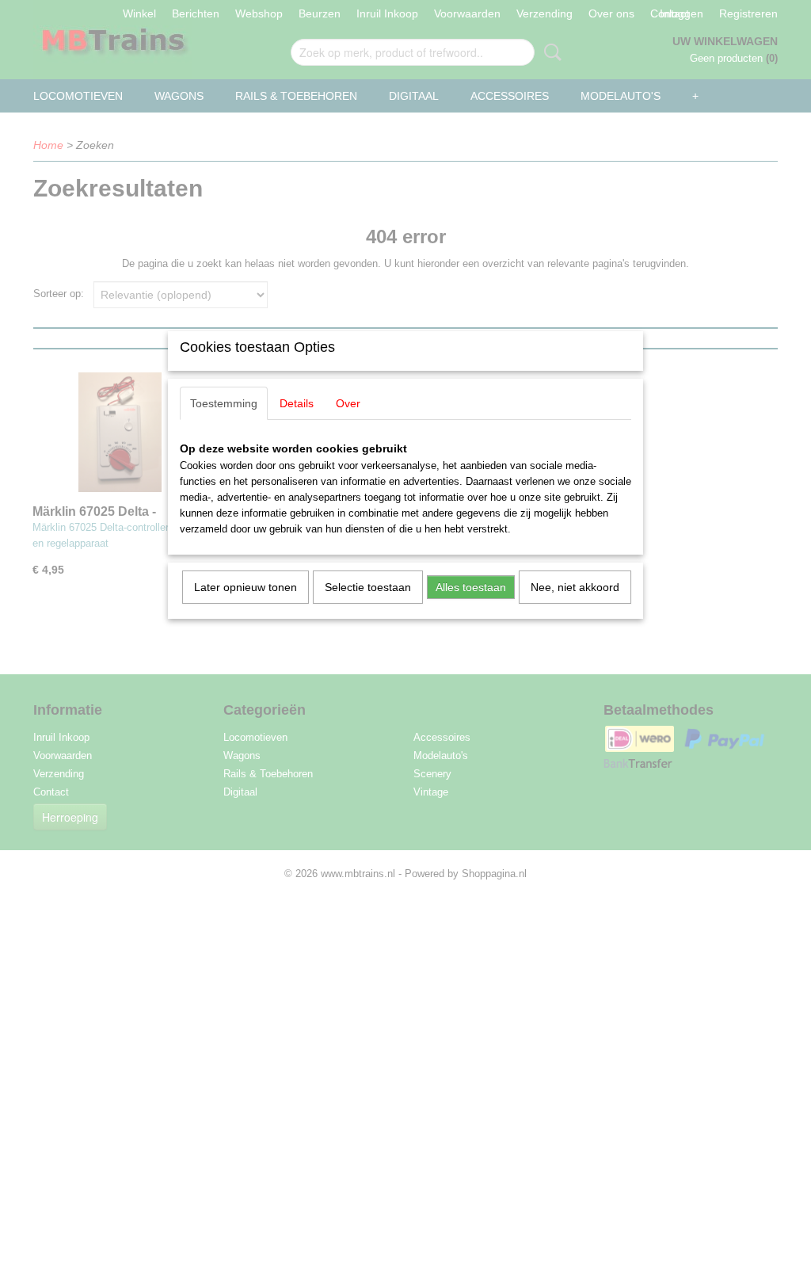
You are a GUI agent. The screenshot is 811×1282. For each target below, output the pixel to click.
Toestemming (223, 403)
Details (297, 403)
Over (348, 403)
